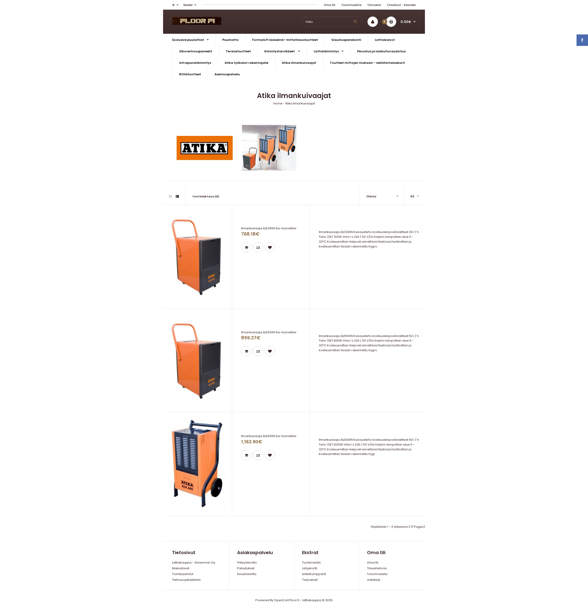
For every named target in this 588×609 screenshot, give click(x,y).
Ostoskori (374, 5)
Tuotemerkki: (311, 562)
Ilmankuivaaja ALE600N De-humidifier (269, 436)
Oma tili (329, 5)
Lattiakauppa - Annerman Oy (193, 562)
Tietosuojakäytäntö (186, 580)
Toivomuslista (351, 5)
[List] (177, 196)
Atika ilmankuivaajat (300, 103)
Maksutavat (180, 568)
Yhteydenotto (247, 562)
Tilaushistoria (377, 568)
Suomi (187, 5)
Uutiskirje (373, 580)
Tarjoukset (310, 580)
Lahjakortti (309, 568)
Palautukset (245, 568)
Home (278, 103)
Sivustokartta (246, 574)
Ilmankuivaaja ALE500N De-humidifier (269, 332)
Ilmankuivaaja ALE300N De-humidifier (269, 228)
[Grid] (170, 196)
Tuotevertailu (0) (205, 196)
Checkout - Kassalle (401, 5)
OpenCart (281, 600)
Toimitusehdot (182, 574)
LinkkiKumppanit (314, 574)
